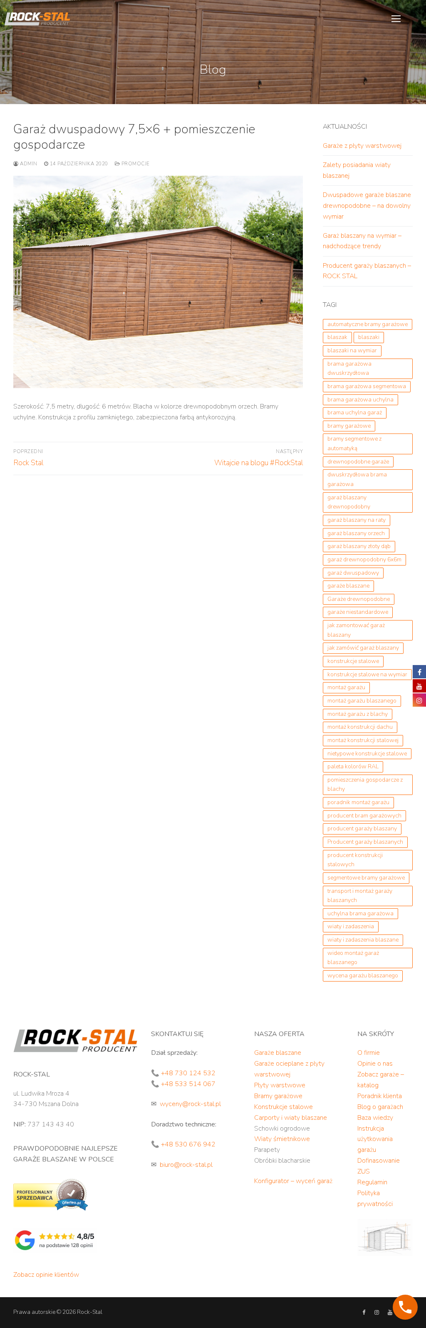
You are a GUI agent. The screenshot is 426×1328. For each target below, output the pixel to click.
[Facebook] (364, 1312)
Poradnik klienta (379, 1096)
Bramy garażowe (278, 1096)
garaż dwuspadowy (353, 573)
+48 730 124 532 (188, 1073)
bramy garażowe (349, 426)
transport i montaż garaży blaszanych (359, 895)
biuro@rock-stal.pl (186, 1164)
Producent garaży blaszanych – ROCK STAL (367, 271)
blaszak (337, 337)
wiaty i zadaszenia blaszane (363, 940)
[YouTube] (389, 1312)
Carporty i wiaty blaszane (290, 1117)
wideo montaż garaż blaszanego (353, 958)
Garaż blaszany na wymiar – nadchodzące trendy (362, 241)
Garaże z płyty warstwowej (362, 145)
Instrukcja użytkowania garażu (375, 1139)
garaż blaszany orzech (356, 533)
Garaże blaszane (277, 1052)
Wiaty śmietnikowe (282, 1139)
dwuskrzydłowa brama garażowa (357, 479)
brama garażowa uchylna (360, 400)
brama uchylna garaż (354, 412)
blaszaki (368, 337)
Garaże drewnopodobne (358, 599)
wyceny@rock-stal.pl (190, 1104)
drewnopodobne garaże (358, 462)
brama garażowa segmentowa (366, 386)
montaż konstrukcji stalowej (363, 740)
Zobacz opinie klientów (46, 1274)
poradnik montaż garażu (358, 802)
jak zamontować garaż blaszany (356, 630)
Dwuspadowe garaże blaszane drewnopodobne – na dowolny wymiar (367, 205)
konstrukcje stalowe (353, 661)
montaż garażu (346, 687)
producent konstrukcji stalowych (355, 860)
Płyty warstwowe (279, 1085)
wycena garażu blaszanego (362, 975)
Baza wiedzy (375, 1117)
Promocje (135, 163)
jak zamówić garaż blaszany (363, 648)
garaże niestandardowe (357, 612)
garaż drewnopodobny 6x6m (364, 559)
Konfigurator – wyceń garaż (293, 1181)
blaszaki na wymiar (352, 350)
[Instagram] (376, 1312)
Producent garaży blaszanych (365, 842)
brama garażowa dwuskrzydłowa (349, 368)
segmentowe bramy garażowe (366, 878)
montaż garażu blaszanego (361, 701)
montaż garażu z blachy (357, 714)
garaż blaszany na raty (356, 520)
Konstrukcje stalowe (283, 1106)
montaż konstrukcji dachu (360, 727)
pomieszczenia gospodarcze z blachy (365, 784)
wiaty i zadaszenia (350, 926)
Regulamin (372, 1182)
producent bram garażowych (364, 816)
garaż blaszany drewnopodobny (348, 502)
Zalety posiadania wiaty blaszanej (357, 170)
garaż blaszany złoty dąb (359, 546)
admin (28, 163)
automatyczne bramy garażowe (367, 324)
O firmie (368, 1052)
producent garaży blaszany (362, 828)
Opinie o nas (375, 1063)
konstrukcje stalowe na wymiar (367, 674)
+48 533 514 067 (188, 1084)
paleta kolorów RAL (353, 766)
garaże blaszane (348, 586)
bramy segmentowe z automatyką (354, 443)
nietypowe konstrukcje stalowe (367, 753)
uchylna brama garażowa (360, 913)
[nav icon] (396, 18)
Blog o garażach (380, 1106)
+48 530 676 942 (188, 1144)
